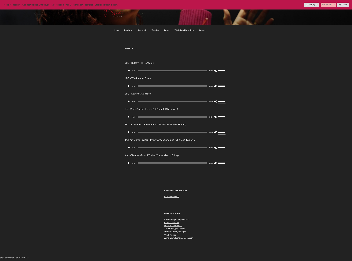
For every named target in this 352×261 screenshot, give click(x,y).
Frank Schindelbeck (173, 225)
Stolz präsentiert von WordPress (14, 257)
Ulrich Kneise (170, 235)
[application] (176, 70)
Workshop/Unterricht (184, 30)
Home (116, 30)
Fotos (166, 30)
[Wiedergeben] (128, 70)
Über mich (141, 30)
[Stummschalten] (215, 70)
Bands (127, 30)
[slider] (222, 70)
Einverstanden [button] (328, 5)
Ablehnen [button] (343, 5)
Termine (155, 30)
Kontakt (202, 30)
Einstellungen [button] (312, 5)
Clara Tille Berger (171, 222)
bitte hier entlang (171, 196)
